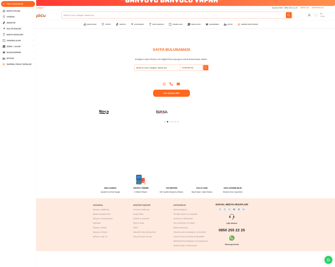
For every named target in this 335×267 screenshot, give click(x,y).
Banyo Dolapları (180, 209)
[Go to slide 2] (167, 121)
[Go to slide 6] (178, 121)
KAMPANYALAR (317, 8)
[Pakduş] (181, 111)
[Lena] (239, 111)
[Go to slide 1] (165, 121)
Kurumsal (98, 205)
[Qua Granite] (142, 111)
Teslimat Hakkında (141, 209)
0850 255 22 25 (232, 230)
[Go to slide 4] (172, 121)
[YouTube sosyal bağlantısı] (234, 209)
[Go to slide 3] (170, 121)
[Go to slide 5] (175, 121)
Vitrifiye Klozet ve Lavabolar (185, 214)
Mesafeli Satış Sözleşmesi (144, 232)
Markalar (97, 223)
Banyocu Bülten (100, 227)
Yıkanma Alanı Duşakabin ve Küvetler (189, 232)
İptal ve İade (138, 223)
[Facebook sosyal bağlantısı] (220, 209)
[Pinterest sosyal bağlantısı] (239, 209)
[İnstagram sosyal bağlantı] (229, 209)
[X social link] (225, 209)
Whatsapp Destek (232, 244)
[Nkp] (219, 111)
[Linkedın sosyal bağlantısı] (244, 209)
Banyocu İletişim (100, 232)
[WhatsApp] (164, 84)
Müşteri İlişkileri (141, 205)
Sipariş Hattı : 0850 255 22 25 (284, 7)
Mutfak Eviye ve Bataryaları (185, 245)
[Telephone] (171, 84)
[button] (328, 260)
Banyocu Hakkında (101, 209)
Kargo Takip (138, 214)
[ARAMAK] (289, 15)
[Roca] (104, 111)
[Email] (178, 84)
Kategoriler (179, 205)
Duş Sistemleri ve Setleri (184, 223)
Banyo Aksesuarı (180, 227)
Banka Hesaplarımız (102, 214)
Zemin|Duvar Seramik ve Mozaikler (189, 236)
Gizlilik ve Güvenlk (141, 218)
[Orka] (200, 111)
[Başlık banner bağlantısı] (171, 3)
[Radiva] (123, 111)
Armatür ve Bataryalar (183, 218)
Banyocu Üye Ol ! (100, 236)
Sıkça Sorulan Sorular (142, 236)
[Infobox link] (110, 184)
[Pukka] (162, 111)
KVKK (135, 227)
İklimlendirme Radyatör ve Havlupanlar (190, 241)
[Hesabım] (309, 15)
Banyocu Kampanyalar (103, 218)
